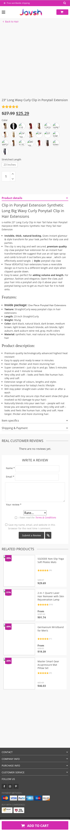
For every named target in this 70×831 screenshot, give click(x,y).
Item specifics (10, 420)
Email (10, 476)
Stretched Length (11, 159)
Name (10, 468)
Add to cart (37, 825)
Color (5, 120)
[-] (12, 178)
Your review (13, 504)
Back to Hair (12, 21)
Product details (12, 198)
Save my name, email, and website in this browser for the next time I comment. (31, 526)
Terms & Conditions (45, 517)
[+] (12, 173)
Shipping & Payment (15, 428)
